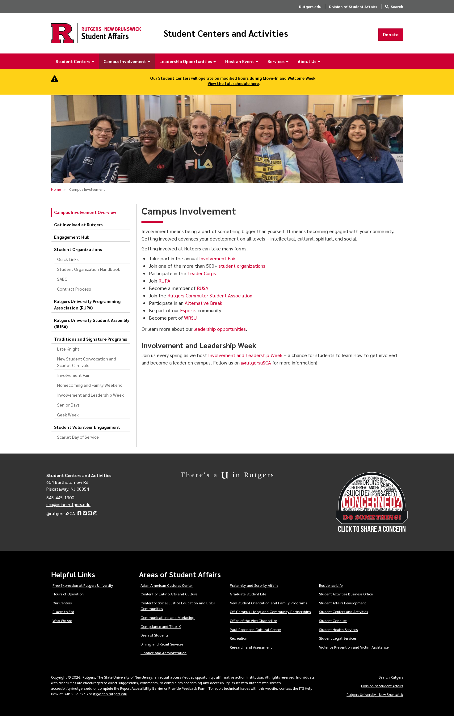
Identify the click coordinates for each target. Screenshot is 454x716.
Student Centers (73, 61)
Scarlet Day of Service (78, 437)
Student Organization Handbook (88, 269)
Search (397, 6)
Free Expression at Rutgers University (83, 585)
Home (56, 189)
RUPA (164, 280)
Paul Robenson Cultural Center (255, 629)
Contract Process (74, 289)
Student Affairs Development (342, 602)
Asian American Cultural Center (167, 585)
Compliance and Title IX (161, 626)
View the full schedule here (233, 83)
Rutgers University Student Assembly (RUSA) (91, 323)
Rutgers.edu (310, 6)
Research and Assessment (251, 647)
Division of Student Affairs (353, 6)
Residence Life (331, 585)
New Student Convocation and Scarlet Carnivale (86, 362)
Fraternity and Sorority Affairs (254, 585)
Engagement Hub (71, 237)
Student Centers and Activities (225, 33)
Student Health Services (338, 629)
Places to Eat (63, 611)
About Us (307, 61)
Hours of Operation (68, 593)
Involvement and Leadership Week (90, 395)
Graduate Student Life (248, 593)
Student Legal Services (337, 638)
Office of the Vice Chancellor (253, 620)
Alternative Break (203, 303)
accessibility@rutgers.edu (71, 688)
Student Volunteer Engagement (87, 427)
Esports (188, 310)
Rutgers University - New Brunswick (375, 694)
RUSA (202, 288)
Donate (390, 34)
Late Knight (68, 349)
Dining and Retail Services (162, 643)
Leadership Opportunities (186, 61)
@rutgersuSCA (256, 362)
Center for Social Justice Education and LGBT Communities (178, 605)
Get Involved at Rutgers (78, 224)
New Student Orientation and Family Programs (268, 602)
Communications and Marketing (168, 617)
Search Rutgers (391, 677)
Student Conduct (333, 620)
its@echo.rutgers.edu (110, 693)
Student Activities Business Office (346, 593)
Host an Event (240, 61)
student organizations (242, 265)
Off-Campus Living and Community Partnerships (270, 611)
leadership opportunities (220, 329)
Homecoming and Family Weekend (90, 385)
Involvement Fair (73, 375)
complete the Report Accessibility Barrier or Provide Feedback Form (152, 688)
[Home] (96, 33)
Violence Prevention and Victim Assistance (354, 647)
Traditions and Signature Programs (90, 339)
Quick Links (68, 259)
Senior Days (68, 404)
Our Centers (62, 602)
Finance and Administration (164, 652)
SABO (62, 279)
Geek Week (68, 414)
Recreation (238, 638)
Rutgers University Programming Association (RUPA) (87, 304)
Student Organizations (78, 249)
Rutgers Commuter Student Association (209, 295)
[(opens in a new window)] (80, 513)
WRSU (190, 317)
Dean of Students (154, 635)
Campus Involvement (125, 61)
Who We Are (62, 620)
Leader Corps (201, 273)
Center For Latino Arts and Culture (169, 593)
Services (276, 61)
